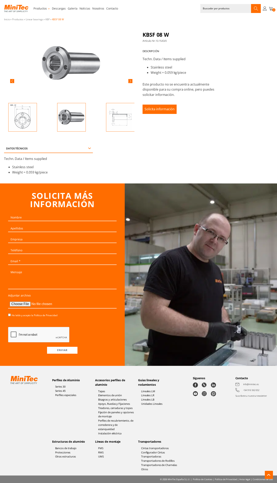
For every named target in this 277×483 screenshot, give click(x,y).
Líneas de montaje (107, 441)
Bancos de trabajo (65, 448)
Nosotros (98, 8)
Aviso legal (244, 479)
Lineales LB (147, 399)
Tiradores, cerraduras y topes (115, 408)
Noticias (84, 8)
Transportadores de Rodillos (158, 461)
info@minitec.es (251, 384)
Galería (72, 8)
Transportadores (149, 441)
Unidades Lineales (151, 404)
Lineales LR (147, 395)
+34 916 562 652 (251, 390)
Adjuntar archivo (19, 295)
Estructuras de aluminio (68, 441)
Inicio (7, 19)
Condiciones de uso (263, 479)
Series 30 (60, 386)
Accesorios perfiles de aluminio (110, 382)
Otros (144, 469)
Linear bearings (34, 19)
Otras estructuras (65, 456)
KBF (47, 19)
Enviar (62, 350)
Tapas (101, 391)
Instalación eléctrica (109, 433)
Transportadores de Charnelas (159, 465)
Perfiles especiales (65, 395)
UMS (101, 456)
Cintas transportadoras (155, 448)
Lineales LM (148, 391)
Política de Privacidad (45, 315)
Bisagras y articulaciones (112, 399)
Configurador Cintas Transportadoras (153, 454)
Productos (40, 8)
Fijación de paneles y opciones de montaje (116, 414)
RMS (101, 452)
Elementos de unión (110, 395)
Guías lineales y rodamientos (148, 382)
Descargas (59, 8)
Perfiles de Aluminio (66, 380)
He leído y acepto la (34, 315)
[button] (12, 81)
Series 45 (60, 391)
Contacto (112, 8)
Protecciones (63, 452)
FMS (100, 448)
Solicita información (160, 109)
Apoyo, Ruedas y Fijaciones (114, 404)
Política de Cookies (202, 479)
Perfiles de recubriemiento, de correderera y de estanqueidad (115, 425)
